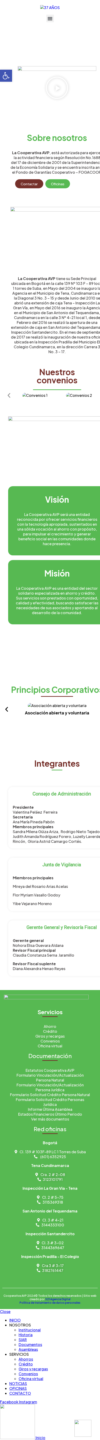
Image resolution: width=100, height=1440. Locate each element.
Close (5, 1311)
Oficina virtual (31, 1378)
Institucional (30, 1329)
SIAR (23, 1339)
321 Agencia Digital (57, 1299)
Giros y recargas (33, 1368)
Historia (26, 1334)
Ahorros (26, 1359)
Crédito (26, 1364)
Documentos (30, 1344)
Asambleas (28, 1349)
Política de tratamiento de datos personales (50, 1302)
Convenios (28, 1373)
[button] (50, 18)
